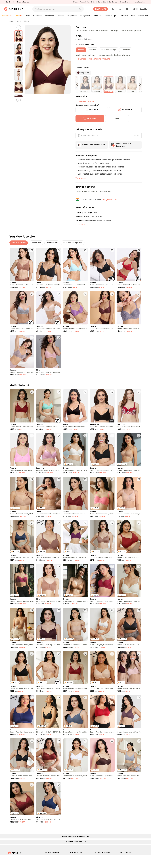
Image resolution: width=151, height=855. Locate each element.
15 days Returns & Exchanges (123, 144)
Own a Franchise (139, 2)
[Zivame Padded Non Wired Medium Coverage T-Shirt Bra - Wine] (129, 264)
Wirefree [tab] (92, 50)
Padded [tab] (81, 50)
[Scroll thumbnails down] (19, 100)
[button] (80, 9)
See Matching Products (99, 59)
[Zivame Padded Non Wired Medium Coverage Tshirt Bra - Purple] (75, 307)
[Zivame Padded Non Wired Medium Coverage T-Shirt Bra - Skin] (48, 307)
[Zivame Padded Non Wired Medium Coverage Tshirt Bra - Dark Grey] (129, 307)
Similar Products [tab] (19, 243)
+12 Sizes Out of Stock (85, 101)
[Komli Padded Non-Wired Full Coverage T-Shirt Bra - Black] (75, 405)
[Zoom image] (48, 59)
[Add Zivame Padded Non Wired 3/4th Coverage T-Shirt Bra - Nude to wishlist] (139, 435)
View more (81, 178)
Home (11, 21)
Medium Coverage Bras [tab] (72, 243)
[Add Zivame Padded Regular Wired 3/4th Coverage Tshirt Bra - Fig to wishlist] (59, 610)
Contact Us (102, 2)
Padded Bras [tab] (36, 243)
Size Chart (93, 109)
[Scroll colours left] (78, 84)
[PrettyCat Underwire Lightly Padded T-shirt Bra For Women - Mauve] (48, 449)
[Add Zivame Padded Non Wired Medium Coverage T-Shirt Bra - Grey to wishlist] (32, 294)
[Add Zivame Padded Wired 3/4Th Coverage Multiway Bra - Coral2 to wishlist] (112, 479)
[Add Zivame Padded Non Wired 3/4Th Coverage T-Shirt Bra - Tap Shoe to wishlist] (112, 435)
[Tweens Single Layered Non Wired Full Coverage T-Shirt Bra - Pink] (22, 449)
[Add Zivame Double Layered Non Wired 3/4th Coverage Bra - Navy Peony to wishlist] (59, 785)
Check (137, 135)
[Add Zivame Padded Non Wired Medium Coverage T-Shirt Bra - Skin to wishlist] (59, 294)
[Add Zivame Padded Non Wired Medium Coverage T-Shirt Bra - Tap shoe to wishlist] (59, 250)
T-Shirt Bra (25, 21)
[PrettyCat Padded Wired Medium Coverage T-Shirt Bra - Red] (129, 405)
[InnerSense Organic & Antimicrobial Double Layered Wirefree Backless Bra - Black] (102, 405)
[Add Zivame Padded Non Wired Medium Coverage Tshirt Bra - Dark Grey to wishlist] (139, 294)
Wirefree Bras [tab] (52, 243)
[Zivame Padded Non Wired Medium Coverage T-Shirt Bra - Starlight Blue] (75, 264)
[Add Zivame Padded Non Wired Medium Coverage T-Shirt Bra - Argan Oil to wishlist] (32, 250)
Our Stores (113, 2)
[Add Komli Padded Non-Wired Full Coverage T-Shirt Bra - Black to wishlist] (85, 392)
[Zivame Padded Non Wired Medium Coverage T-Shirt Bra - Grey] (22, 307)
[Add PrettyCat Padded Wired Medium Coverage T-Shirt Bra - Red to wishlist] (139, 392)
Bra (18, 21)
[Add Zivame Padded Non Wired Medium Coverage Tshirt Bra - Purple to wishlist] (85, 294)
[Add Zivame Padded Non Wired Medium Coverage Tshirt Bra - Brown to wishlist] (112, 294)
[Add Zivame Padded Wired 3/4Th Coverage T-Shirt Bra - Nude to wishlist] (32, 479)
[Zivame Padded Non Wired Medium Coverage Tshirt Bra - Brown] (102, 307)
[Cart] (127, 9)
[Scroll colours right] (139, 84)
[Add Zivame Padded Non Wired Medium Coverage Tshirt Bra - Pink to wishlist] (59, 337)
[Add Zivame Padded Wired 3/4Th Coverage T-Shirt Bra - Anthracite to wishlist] (59, 697)
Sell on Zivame (125, 2)
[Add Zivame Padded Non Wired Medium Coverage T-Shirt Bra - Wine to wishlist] (139, 250)
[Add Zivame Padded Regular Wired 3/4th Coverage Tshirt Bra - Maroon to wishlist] (112, 566)
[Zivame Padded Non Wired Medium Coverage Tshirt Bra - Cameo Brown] (22, 351)
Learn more (81, 59)
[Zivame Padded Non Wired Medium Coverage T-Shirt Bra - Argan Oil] (22, 264)
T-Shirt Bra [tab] (125, 50)
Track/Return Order (87, 2)
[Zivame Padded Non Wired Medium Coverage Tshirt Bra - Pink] (48, 351)
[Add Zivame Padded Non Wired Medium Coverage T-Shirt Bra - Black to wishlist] (112, 250)
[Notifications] (113, 9)
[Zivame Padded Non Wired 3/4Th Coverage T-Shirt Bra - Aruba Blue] (48, 405)
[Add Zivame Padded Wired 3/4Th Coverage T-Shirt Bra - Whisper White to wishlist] (85, 435)
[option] (18, 36)
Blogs (75, 2)
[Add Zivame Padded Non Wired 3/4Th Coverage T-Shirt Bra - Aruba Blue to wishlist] (59, 392)
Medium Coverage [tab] (108, 50)
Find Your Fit (127, 109)
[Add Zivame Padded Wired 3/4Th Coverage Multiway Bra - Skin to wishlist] (32, 610)
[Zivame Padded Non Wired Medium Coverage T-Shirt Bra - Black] (102, 264)
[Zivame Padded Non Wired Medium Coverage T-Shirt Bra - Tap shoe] (48, 264)
